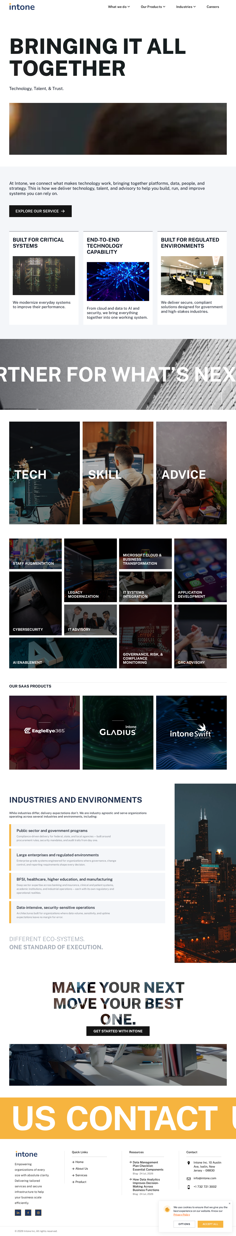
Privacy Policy (181, 1214)
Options (184, 1224)
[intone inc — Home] (22, 6)
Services (81, 1175)
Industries (184, 7)
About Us (81, 1168)
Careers (213, 7)
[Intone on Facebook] (28, 1212)
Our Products (151, 7)
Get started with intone (118, 1031)
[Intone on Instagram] (38, 1212)
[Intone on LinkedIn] (18, 1212)
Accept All (210, 1224)
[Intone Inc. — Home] (32, 1154)
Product (80, 1181)
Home (79, 1162)
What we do (117, 7)
